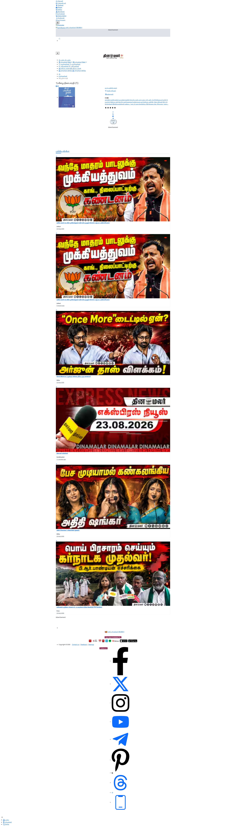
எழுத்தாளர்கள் (63, 76)
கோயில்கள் (61, 12)
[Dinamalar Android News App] (90, 641)
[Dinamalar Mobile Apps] (120, 802)
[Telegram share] (113, 118)
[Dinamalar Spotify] (110, 641)
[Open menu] (57, 22)
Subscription (62, 16)
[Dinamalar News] (113, 188)
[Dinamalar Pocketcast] (115, 641)
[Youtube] (120, 722)
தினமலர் (60, 1)
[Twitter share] (113, 114)
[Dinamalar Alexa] (106, 641)
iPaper (60, 7)
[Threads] (120, 783)
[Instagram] (120, 703)
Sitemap (91, 645)
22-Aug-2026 (60, 229)
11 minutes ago (61, 459)
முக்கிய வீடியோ (62, 151)
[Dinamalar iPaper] (95, 641)
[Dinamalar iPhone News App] (103, 641)
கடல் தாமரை (61, 20)
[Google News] (112, 773)
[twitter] (120, 684)
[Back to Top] (2, 817)
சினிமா (60, 9)
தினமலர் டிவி (62, 3)
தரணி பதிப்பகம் (111, 91)
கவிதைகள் (110, 94)
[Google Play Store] (132, 641)
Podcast (60, 5)
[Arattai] (112, 793)
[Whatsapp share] (113, 116)
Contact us (75, 645)
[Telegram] (120, 739)
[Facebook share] (113, 112)
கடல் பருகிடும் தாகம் (111, 88)
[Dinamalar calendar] (100, 641)
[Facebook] (120, 661)
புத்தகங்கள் (61, 14)
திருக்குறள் (61, 18)
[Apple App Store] (123, 641)
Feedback (84, 645)
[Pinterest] (120, 760)
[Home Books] (59, 74)
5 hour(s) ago (60, 305)
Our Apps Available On (113, 637)
